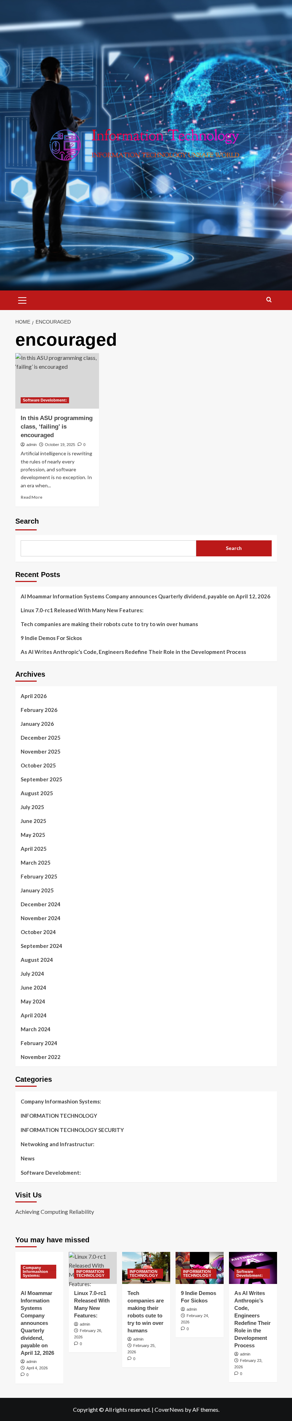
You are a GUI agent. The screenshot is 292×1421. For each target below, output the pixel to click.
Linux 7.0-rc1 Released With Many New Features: (82, 610)
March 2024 (36, 1029)
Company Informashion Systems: (61, 1101)
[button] (22, 299)
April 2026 (34, 696)
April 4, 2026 (37, 1368)
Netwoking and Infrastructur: (57, 1144)
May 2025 (33, 835)
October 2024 (38, 932)
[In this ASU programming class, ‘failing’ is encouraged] (57, 381)
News (28, 1158)
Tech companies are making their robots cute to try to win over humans (109, 624)
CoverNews (169, 1409)
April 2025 (34, 848)
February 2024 (39, 1043)
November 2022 (41, 1057)
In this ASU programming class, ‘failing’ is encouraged (57, 427)
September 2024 (41, 946)
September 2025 (41, 779)
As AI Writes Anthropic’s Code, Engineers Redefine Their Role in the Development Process (133, 652)
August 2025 (37, 793)
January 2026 (37, 723)
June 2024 (33, 987)
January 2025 (37, 890)
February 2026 (39, 710)
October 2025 (38, 765)
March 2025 (36, 862)
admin (31, 444)
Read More (31, 497)
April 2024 (34, 1015)
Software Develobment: (45, 400)
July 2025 (32, 807)
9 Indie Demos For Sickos (51, 638)
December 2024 (41, 904)
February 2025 (39, 876)
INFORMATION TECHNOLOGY (59, 1115)
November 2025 (41, 751)
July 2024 (32, 973)
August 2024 (37, 959)
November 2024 (41, 918)
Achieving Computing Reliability (54, 1211)
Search (27, 521)
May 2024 (33, 1001)
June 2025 (33, 821)
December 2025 (41, 737)
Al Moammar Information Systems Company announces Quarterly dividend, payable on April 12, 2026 (145, 596)
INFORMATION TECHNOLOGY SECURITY (72, 1130)
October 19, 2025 (60, 444)
